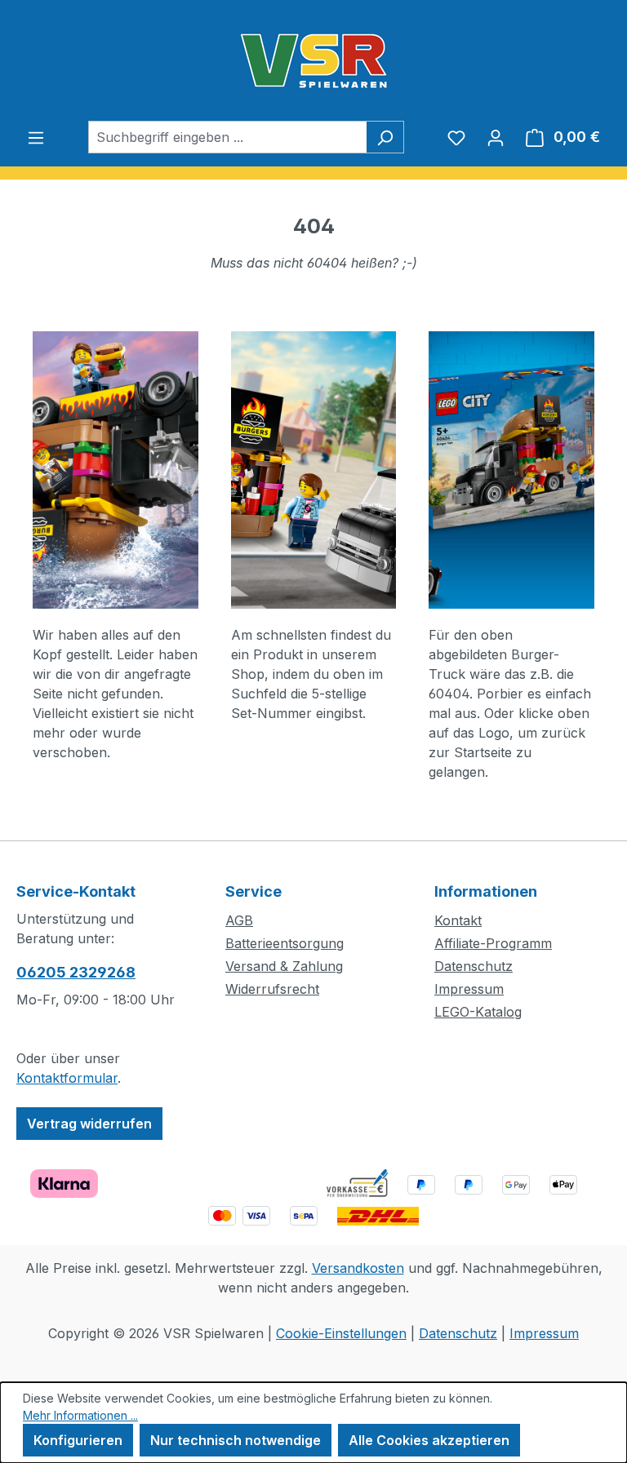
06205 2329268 (76, 972)
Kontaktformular (67, 1078)
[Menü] (36, 137)
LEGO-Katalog (478, 1012)
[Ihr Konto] (495, 137)
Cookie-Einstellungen (341, 1333)
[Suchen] (385, 137)
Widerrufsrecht (272, 989)
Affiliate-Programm (493, 943)
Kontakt (458, 920)
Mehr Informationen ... (80, 1415)
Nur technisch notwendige (235, 1440)
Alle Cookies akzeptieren (429, 1440)
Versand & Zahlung (284, 966)
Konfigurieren (77, 1440)
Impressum (469, 989)
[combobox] (227, 137)
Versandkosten (358, 1268)
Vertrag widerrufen (89, 1123)
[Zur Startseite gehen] (313, 60)
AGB (239, 920)
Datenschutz (473, 966)
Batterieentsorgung (284, 943)
